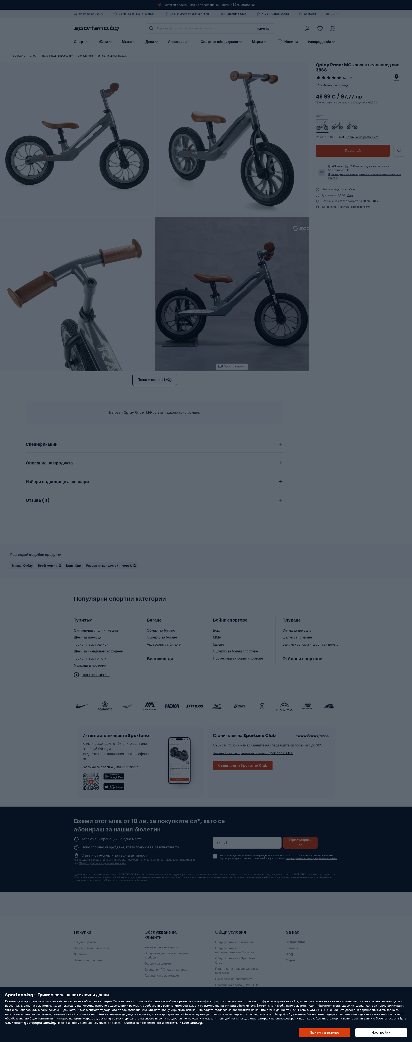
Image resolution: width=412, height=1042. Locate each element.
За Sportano (295, 942)
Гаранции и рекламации (161, 975)
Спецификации (42, 444)
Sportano (19, 56)
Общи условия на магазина (234, 942)
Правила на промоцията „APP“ (237, 985)
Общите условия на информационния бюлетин (311, 858)
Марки (257, 42)
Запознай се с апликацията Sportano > (110, 767)
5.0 (344, 77)
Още (352, 189)
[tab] (154, 443)
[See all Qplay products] (396, 78)
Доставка (80, 954)
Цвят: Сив (73, 565)
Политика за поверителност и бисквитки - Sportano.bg (161, 1023)
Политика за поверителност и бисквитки (126, 880)
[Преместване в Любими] (399, 150)
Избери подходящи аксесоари (57, 482)
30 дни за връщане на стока (136, 14)
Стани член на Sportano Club (242, 765)
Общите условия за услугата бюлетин (102, 863)
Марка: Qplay (22, 565)
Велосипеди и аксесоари (57, 56)
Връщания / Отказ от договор (165, 969)
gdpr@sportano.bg (39, 1023)
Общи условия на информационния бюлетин (234, 950)
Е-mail (222, 842)
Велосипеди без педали (112, 56)
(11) (349, 77)
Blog (289, 954)
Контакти (310, 14)
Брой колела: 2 (49, 565)
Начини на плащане (88, 960)
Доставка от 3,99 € (91, 14)
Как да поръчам (85, 942)
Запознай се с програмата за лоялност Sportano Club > (253, 753)
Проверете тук (360, 207)
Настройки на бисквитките (233, 979)
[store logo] (96, 28)
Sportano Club (237, 14)
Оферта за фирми (157, 963)
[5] (329, 77)
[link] (307, 28)
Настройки (381, 1032)
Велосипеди (85, 56)
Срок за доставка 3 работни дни (190, 14)
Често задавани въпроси (162, 947)
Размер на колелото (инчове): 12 (111, 565)
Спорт (34, 56)
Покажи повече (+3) (155, 379)
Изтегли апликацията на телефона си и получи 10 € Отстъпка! (210, 5)
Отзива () (38, 500)
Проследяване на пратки (91, 948)
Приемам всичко (324, 1032)
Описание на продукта (49, 463)
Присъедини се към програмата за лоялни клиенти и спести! (364, 176)
